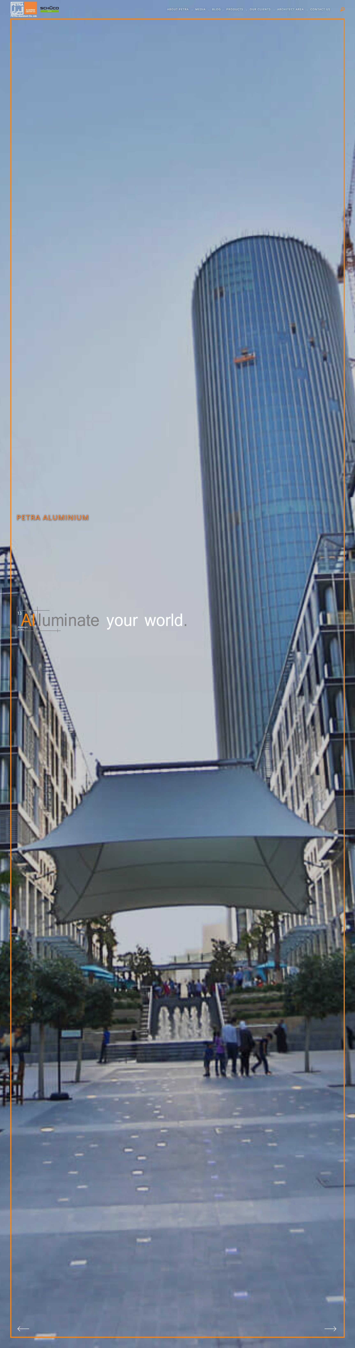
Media (201, 9)
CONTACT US (320, 9)
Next (331, 1329)
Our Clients (261, 9)
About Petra (178, 9)
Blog (216, 9)
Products (235, 9)
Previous (24, 1329)
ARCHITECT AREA (291, 9)
